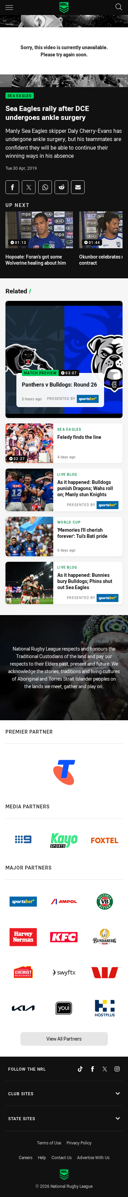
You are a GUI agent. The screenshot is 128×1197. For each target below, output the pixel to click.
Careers (25, 1157)
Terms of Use (49, 1142)
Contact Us (62, 1157)
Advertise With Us (93, 1157)
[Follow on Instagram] (117, 1069)
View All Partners (64, 1038)
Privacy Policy (79, 1142)
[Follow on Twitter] (105, 1069)
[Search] (119, 7)
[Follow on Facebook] (92, 1069)
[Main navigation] (9, 7)
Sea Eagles (20, 96)
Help (42, 1157)
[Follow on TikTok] (80, 1069)
